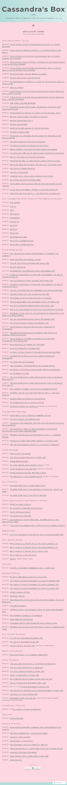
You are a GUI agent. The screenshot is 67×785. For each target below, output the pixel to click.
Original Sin (14, 221)
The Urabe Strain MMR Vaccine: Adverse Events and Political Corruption (37, 153)
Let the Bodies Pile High (19, 373)
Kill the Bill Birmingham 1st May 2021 (24, 642)
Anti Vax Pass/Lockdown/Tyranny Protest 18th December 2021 (32, 319)
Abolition (13, 229)
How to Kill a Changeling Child (22, 240)
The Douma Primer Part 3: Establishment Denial (27, 485)
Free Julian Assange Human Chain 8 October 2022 (28, 457)
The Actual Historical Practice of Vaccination (27, 141)
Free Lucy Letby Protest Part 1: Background (26, 667)
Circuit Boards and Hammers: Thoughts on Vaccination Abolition (34, 189)
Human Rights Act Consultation (21, 619)
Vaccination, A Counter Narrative (22, 168)
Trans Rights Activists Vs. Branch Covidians (27, 402)
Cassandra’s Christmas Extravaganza (23, 752)
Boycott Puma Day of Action (20, 512)
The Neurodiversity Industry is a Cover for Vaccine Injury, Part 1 (35, 113)
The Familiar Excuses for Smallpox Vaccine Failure (29, 145)
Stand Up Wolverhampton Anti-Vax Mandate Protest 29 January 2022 (34, 302)
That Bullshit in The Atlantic (21, 741)
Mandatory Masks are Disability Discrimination (27, 398)
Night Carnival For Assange (20, 453)
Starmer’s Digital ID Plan (20, 592)
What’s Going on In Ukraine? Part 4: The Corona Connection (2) (34, 543)
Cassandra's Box (33, 9)
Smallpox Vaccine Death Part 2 (21, 120)
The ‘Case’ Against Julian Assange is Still (26, 465)
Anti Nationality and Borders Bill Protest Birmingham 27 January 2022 (36, 690)
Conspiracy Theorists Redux (20, 737)
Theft (12, 210)
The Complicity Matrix (18, 605)
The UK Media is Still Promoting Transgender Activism (30, 415)
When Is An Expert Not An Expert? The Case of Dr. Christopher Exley (36, 164)
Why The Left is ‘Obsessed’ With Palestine (26, 508)
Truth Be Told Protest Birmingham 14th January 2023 (29, 263)
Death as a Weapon (16, 87)
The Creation (14, 214)
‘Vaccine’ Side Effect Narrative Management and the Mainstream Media (36, 290)
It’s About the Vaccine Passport (22, 362)
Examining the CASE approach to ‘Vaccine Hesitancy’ (29, 128)
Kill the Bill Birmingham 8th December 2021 (26, 638)
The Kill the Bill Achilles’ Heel (22, 645)
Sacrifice (13, 225)
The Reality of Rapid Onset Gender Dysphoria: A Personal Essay (34, 440)
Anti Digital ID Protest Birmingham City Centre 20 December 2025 (34, 580)
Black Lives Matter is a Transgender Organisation (29, 654)
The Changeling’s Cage (18, 237)
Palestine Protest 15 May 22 (20, 504)
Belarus (12, 559)
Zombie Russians (16, 760)
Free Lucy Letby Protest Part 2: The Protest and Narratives (32, 663)
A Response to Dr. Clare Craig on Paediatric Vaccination (31, 176)
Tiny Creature (15, 202)
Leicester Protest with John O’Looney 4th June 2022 (29, 294)
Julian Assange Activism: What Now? (23, 469)
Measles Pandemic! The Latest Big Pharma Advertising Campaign (33, 149)
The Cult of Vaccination (19, 172)
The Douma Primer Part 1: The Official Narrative (28, 495)
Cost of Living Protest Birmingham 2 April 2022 (28, 683)
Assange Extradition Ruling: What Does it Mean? (28, 472)
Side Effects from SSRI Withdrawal (23, 103)
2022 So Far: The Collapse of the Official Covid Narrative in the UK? (36, 309)
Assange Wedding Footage (19, 461)
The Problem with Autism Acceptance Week (25, 180)
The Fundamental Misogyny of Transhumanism (26, 615)
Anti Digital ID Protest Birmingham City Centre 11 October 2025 (34, 588)
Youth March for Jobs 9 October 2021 (23, 694)
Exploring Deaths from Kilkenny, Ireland (25, 259)
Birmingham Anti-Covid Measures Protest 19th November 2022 (32, 271)
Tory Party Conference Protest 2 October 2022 (27, 671)
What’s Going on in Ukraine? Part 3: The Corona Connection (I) (34, 547)
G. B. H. (13, 206)
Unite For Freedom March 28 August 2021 (25, 348)
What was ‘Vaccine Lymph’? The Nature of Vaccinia (29, 116)
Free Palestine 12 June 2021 (20, 516)
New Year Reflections (18, 267)
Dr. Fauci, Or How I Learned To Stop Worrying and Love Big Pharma (35, 352)
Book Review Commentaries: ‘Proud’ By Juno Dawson (29, 733)
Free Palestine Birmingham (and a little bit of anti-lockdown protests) (37, 525)
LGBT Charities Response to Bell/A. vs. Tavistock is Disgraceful (34, 444)
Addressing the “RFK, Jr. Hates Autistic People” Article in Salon (35, 161)
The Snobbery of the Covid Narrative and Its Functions (31, 298)
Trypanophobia (15, 217)
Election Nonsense (16, 718)
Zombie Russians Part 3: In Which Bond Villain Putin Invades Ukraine (36, 748)
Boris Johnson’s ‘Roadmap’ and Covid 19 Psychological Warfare (33, 389)
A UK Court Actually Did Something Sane (25, 419)
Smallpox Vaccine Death (18, 124)
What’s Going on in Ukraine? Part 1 (23, 555)
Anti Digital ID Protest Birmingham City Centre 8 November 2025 (34, 584)
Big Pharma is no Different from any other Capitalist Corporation (35, 369)
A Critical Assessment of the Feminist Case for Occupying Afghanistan (36, 534)
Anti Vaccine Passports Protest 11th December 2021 (29, 323)
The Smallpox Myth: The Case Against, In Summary (28, 74)
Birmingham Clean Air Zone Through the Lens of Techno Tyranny (33, 623)
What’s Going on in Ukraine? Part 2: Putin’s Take (29, 551)
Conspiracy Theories (17, 596)
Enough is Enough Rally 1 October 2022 (24, 675)
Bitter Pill (14, 233)
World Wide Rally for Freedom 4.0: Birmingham (27, 344)
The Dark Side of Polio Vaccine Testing (25, 77)
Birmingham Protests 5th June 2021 (23, 698)
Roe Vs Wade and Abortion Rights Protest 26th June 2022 (31, 679)
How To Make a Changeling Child (22, 244)
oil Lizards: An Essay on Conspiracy (27, 709)
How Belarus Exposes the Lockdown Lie (24, 406)
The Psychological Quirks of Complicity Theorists (29, 744)
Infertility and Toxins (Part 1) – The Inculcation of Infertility (35, 193)
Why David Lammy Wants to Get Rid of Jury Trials (28, 577)
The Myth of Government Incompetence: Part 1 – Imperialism (32, 568)
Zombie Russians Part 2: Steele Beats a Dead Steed (29, 756)
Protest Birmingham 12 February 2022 (35, 686)
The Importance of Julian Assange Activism (26, 476)
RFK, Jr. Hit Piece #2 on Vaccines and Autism (27, 157)
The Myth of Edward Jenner (20, 132)
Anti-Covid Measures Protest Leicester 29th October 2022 (31, 280)
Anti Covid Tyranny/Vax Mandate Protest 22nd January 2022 (32, 305)
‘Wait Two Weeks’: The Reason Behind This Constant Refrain (32, 365)
